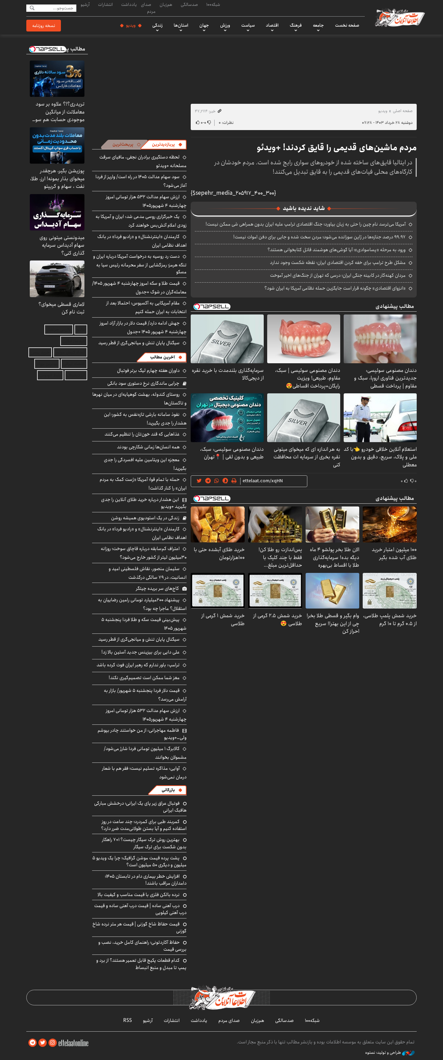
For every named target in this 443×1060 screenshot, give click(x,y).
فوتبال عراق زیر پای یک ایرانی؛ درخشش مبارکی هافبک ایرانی (140, 806)
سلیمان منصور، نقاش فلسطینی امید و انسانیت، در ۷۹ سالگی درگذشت (148, 573)
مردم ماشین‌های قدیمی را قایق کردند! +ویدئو (337, 147)
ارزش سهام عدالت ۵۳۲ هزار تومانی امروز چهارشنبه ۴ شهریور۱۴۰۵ (146, 201)
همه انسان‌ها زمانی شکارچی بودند (148, 447)
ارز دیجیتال (76, 375)
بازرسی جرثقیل (59, 329)
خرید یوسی (40, 352)
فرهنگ (296, 25)
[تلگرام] (32, 1043)
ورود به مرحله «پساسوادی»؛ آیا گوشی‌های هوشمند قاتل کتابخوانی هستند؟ (337, 250)
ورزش (225, 25)
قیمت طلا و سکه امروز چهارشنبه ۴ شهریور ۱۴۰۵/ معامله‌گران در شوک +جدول (139, 288)
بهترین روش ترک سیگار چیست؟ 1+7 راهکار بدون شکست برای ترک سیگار (144, 843)
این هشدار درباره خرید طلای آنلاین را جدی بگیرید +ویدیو (144, 503)
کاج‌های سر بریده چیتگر (157, 588)
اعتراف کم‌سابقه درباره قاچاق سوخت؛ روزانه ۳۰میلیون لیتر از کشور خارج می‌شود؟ (144, 553)
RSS (127, 1020)
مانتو (81, 329)
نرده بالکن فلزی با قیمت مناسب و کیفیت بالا (139, 894)
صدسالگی (189, 4)
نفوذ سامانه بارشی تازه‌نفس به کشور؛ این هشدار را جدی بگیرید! (145, 419)
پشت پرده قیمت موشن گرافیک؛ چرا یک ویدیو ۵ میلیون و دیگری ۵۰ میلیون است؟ (139, 861)
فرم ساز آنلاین (74, 341)
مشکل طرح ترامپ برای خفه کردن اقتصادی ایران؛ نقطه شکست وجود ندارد (338, 262)
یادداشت (129, 4)
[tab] (167, 144)
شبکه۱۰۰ (213, 4)
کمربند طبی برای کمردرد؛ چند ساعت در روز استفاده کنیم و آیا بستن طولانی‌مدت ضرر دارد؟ (144, 825)
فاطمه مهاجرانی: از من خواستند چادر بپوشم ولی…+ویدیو (142, 734)
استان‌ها (181, 25)
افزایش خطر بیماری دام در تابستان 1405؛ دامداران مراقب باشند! (146, 879)
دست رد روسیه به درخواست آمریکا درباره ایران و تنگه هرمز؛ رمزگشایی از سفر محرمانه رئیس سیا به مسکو (140, 264)
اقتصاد (272, 25)
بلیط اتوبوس (50, 375)
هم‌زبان (166, 4)
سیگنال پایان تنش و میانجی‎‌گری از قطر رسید (139, 343)
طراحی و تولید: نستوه (383, 1053)
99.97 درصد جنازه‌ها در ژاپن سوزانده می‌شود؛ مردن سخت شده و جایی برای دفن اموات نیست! (319, 237)
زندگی (157, 25)
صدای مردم (148, 8)
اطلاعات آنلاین (399, 17)
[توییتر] (42, 1043)
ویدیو (131, 25)
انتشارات (105, 4)
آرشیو (85, 4)
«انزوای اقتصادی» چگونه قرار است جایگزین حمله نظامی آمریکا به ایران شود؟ (335, 288)
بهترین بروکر (47, 363)
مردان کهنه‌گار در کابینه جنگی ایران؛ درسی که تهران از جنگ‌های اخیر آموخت (338, 275)
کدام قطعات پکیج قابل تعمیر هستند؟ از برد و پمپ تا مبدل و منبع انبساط (141, 964)
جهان (204, 25)
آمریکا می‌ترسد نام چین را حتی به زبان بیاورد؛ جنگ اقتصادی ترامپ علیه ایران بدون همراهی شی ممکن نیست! (306, 224)
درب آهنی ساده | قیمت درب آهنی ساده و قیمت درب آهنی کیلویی (140, 909)
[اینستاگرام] (52, 1043)
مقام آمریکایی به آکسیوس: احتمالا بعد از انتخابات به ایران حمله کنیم (146, 307)
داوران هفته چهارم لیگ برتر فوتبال (148, 370)
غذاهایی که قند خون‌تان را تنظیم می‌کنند (142, 434)
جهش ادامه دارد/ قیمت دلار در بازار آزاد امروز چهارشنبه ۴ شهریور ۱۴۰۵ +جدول (143, 327)
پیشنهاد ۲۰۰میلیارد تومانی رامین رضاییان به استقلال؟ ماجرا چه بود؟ (142, 604)
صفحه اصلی (403, 111)
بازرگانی (168, 790)
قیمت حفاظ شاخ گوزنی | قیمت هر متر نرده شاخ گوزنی (139, 927)
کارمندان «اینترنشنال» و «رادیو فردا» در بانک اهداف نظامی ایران (142, 241)
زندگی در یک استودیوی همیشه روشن (145, 518)
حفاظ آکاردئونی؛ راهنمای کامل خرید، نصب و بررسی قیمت (142, 946)
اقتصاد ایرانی (74, 363)
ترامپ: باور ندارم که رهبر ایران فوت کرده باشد (138, 665)
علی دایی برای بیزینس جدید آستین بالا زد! (140, 652)
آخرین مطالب (162, 357)
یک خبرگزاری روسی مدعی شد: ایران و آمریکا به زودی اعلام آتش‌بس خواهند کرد (141, 221)
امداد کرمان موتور (70, 352)
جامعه (318, 25)
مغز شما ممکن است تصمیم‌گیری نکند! (144, 678)
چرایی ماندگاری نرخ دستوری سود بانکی (143, 383)
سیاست (248, 25)
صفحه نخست (347, 25)
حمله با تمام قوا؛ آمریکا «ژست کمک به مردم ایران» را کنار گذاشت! (143, 484)
